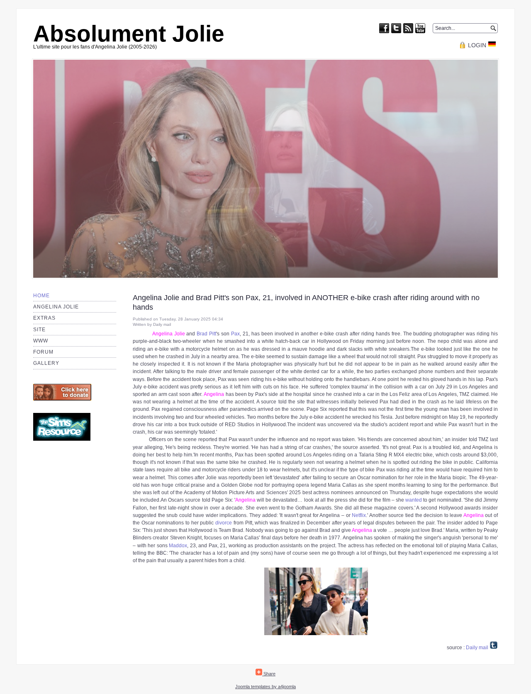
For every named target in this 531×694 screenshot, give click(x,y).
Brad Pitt (206, 334)
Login (477, 45)
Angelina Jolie (56, 307)
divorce (223, 523)
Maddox (178, 545)
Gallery (46, 363)
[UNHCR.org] (62, 399)
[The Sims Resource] (61, 439)
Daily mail (477, 647)
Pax (235, 334)
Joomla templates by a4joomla (265, 686)
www (40, 341)
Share (268, 673)
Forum (43, 352)
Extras (44, 318)
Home (41, 295)
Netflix (359, 515)
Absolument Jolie (128, 33)
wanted (413, 500)
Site (39, 329)
